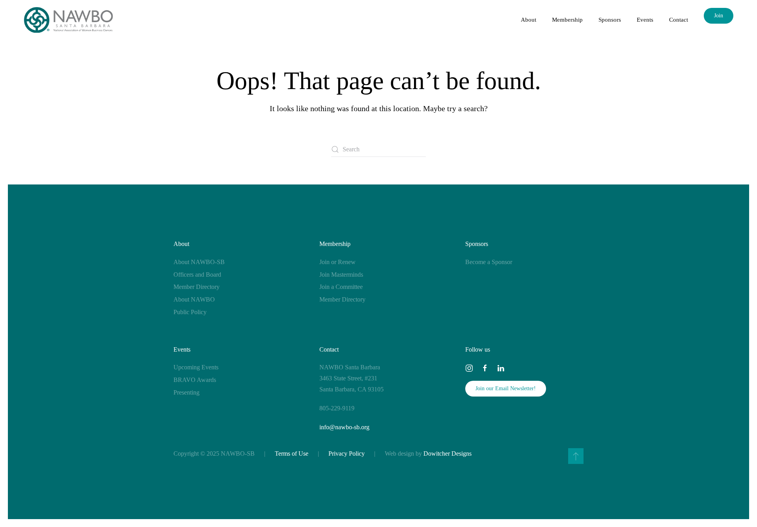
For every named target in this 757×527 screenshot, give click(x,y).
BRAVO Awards (194, 379)
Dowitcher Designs (447, 453)
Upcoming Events (195, 367)
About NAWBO (194, 299)
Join (718, 16)
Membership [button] (567, 20)
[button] (576, 456)
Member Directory (196, 286)
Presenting (186, 392)
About (181, 243)
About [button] (528, 20)
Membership (335, 243)
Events (181, 349)
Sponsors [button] (610, 20)
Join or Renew (337, 262)
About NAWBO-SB (199, 262)
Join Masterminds (341, 274)
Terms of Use (291, 453)
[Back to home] (68, 19)
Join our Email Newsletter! (505, 388)
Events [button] (645, 20)
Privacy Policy (346, 453)
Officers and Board (197, 274)
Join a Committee (341, 286)
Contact (678, 20)
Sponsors (476, 243)
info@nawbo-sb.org (344, 427)
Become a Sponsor (488, 262)
